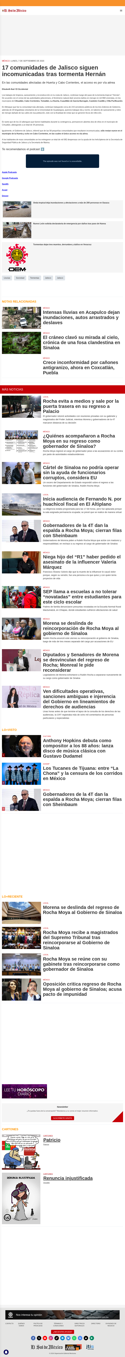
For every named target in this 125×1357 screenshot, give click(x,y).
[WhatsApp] (74, 1338)
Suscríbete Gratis (62, 1118)
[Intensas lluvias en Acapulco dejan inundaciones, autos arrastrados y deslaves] (21, 318)
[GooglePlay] (92, 1338)
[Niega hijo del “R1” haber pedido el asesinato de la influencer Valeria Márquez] (21, 567)
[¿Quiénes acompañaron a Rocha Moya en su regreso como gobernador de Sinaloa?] (21, 444)
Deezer (5, 196)
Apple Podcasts (9, 172)
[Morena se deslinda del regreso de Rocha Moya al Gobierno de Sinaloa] (21, 913)
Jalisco (48, 278)
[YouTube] (45, 1338)
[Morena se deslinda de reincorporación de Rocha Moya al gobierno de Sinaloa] (21, 632)
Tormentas (34, 278)
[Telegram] (62, 1338)
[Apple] (86, 1338)
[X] (39, 1338)
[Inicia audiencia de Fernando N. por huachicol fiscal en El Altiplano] (21, 505)
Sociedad (20, 278)
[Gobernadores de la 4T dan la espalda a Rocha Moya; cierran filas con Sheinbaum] (21, 534)
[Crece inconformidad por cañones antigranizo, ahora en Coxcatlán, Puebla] (21, 366)
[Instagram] (51, 1338)
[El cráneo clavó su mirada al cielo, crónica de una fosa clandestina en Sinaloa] (21, 343)
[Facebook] (33, 1338)
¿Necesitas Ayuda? (62, 1332)
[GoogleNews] (80, 1338)
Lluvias (7, 278)
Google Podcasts (10, 178)
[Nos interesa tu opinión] (62, 1315)
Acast (4, 190)
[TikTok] (56, 1338)
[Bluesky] (68, 1338)
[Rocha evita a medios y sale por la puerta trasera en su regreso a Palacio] (21, 411)
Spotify (5, 184)
